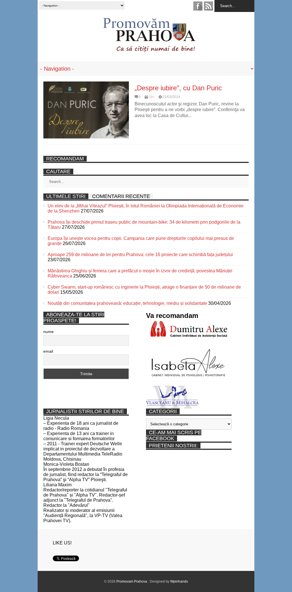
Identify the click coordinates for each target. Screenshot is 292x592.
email (48, 351)
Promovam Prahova (132, 581)
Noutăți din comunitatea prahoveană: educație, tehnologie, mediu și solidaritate (127, 303)
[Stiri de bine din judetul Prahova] (149, 50)
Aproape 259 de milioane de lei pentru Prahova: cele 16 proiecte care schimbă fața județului (140, 254)
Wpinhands (179, 581)
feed (208, 6)
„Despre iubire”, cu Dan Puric (178, 88)
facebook (197, 6)
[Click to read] (86, 109)
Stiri (152, 97)
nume (48, 331)
